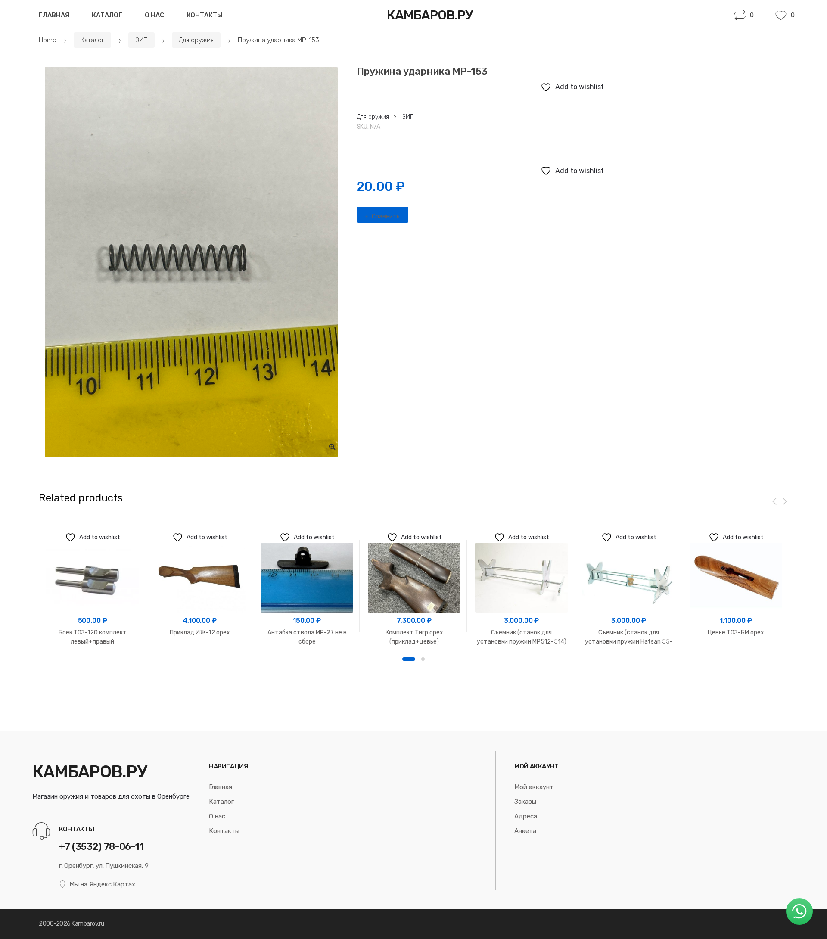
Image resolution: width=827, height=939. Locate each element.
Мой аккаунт (533, 787)
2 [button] (423, 659)
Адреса (525, 816)
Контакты (205, 15)
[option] (191, 262)
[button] (332, 446)
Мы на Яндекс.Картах (102, 884)
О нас (154, 15)
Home (47, 40)
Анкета (525, 831)
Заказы (525, 801)
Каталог (107, 15)
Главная (54, 15)
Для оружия (196, 40)
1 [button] (408, 659)
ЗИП (141, 40)
